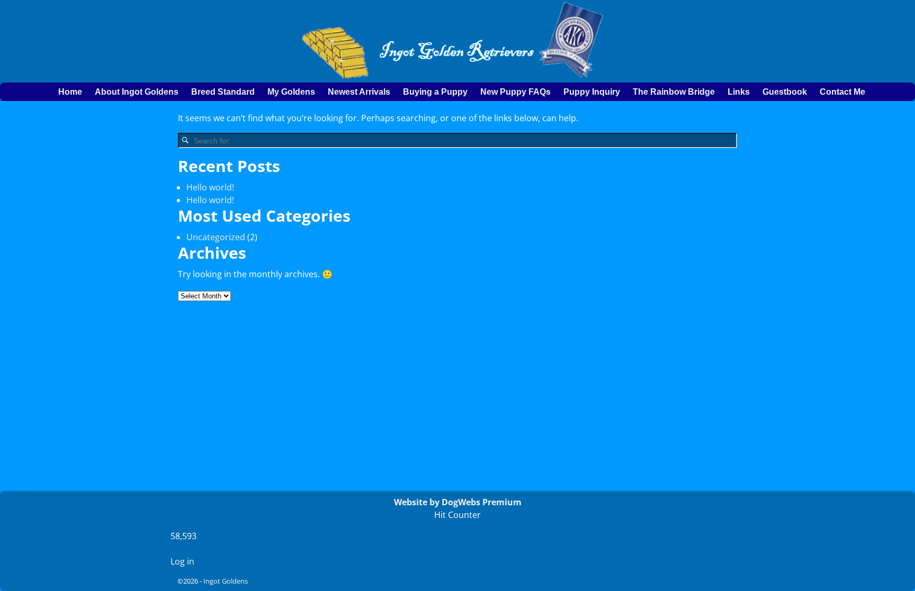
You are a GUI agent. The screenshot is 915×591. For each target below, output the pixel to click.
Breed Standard (223, 91)
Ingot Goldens (225, 581)
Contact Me (842, 91)
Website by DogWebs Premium (458, 502)
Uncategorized (215, 237)
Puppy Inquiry (591, 91)
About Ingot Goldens (136, 91)
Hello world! (210, 187)
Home (70, 91)
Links (739, 91)
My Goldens (291, 91)
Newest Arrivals (359, 91)
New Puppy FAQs (515, 91)
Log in (182, 561)
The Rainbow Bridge (674, 91)
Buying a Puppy (435, 91)
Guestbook (784, 91)
